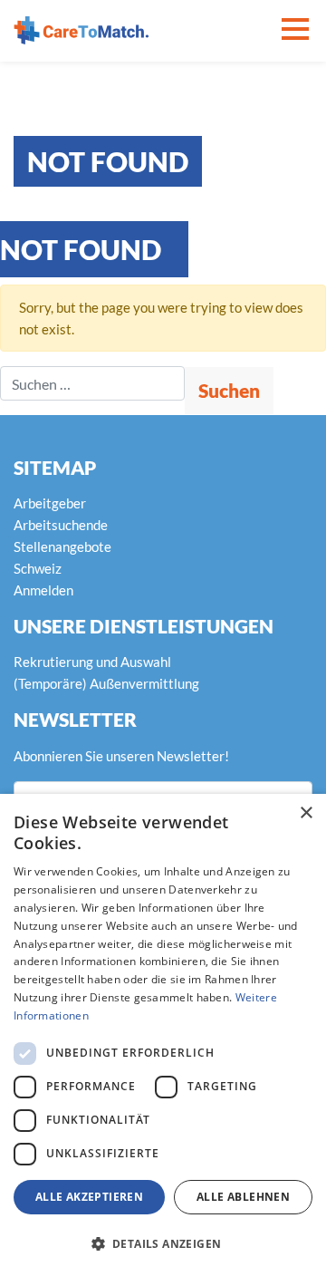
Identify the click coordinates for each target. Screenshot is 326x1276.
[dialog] (163, 1035)
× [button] (305, 813)
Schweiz (38, 568)
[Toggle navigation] (295, 30)
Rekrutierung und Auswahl (92, 661)
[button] (163, 1244)
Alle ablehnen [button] (243, 1196)
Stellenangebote (62, 546)
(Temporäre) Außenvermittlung (106, 683)
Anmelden (43, 590)
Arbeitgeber (50, 503)
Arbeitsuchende (61, 525)
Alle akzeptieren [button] (89, 1196)
